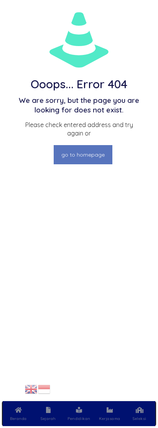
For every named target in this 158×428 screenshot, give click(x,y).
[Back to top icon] (142, 389)
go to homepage (83, 154)
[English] (31, 388)
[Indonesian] (44, 388)
